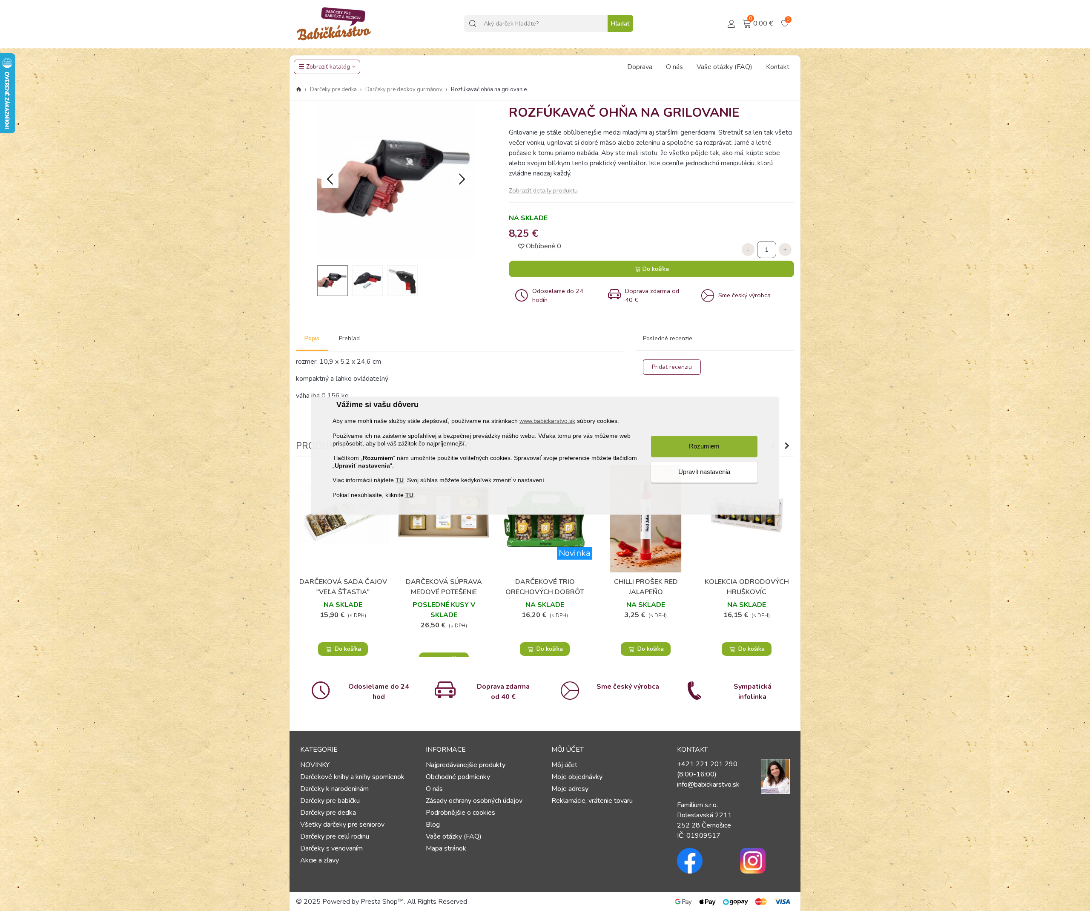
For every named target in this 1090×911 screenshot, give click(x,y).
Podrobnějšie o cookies (460, 812)
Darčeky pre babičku (330, 800)
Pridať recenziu (672, 367)
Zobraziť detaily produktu (543, 190)
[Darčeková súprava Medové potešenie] (444, 519)
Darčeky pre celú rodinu (334, 836)
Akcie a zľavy (319, 860)
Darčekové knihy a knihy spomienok (352, 777)
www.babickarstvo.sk (547, 421)
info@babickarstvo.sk (708, 784)
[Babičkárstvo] (334, 23)
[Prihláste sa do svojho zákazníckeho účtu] (731, 23)
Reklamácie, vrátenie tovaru (592, 800)
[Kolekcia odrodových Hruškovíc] (747, 519)
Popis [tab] (311, 338)
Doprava (639, 67)
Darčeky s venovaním (331, 848)
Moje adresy (569, 788)
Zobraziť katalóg (328, 67)
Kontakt (777, 67)
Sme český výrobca (628, 686)
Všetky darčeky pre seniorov (342, 824)
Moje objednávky (576, 777)
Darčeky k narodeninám (334, 788)
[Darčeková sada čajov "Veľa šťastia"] (343, 519)
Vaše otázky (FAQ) (724, 67)
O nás (674, 67)
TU (400, 480)
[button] (461, 179)
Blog (433, 824)
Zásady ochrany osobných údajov (474, 800)
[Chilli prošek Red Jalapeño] (646, 519)
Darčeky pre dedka (328, 812)
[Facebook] (702, 861)
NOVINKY (315, 765)
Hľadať (620, 24)
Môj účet (564, 765)
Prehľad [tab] (349, 338)
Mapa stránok (446, 848)
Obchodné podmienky (458, 777)
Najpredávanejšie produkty (465, 765)
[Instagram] (765, 861)
